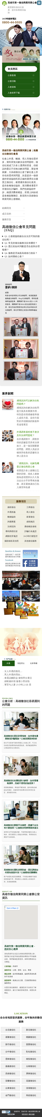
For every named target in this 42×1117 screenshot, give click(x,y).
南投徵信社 (31, 1059)
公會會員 (12, 75)
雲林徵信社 (10, 1059)
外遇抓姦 (12, 512)
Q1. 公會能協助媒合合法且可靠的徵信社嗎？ (21, 238)
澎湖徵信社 (31, 1088)
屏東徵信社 (31, 1073)
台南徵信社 (31, 1066)
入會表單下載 (14, 93)
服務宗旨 (6, 219)
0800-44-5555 (12, 22)
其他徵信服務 (30, 541)
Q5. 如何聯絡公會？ (14, 256)
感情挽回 (30, 522)
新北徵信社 (31, 1030)
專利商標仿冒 (11, 531)
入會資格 (12, 87)
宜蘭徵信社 (10, 1081)
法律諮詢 (12, 526)
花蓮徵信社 (31, 1081)
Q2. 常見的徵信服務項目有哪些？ (20, 243)
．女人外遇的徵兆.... (12, 671)
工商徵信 (30, 507)
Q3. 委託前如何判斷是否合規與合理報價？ (21, 248)
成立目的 (6, 213)
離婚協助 (12, 517)
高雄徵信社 (10, 1073)
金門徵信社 (10, 1095)
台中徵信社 (10, 1052)
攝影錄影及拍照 (11, 541)
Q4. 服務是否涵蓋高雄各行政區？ (20, 253)
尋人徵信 (30, 512)
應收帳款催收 (30, 526)
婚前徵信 (12, 507)
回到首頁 (25, 1114)
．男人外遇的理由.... (12, 674)
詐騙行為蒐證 (30, 531)
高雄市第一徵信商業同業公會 (22, 7)
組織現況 (6, 208)
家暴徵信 (30, 517)
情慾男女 (21, 663)
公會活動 (12, 81)
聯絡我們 (10, 1114)
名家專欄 (33, 663)
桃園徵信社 (31, 1037)
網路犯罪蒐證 (11, 536)
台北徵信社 (10, 1030)
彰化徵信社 (31, 1052)
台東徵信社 (10, 1088)
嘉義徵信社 (10, 1066)
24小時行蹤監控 (30, 536)
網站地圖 (31, 1114)
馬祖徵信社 (31, 1095)
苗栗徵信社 (31, 1044)
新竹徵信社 (10, 1044)
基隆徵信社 (10, 1037)
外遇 (8, 663)
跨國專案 (12, 522)
